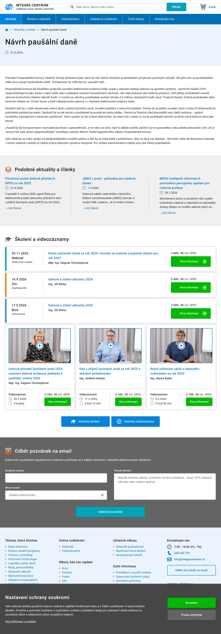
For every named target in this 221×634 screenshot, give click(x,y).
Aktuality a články (25, 29)
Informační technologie (22, 559)
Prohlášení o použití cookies (133, 572)
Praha (65, 576)
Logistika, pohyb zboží (22, 563)
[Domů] (7, 30)
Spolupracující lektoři (129, 555)
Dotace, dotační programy (24, 550)
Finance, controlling (20, 555)
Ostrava (67, 572)
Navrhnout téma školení (131, 550)
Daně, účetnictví (18, 546)
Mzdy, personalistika (20, 567)
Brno (65, 568)
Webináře (68, 546)
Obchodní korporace (20, 575)
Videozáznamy (71, 550)
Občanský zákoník (19, 571)
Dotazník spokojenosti (130, 546)
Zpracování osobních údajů (133, 576)
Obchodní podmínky (128, 580)
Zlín (64, 580)
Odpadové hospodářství (23, 580)
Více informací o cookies (20, 621)
